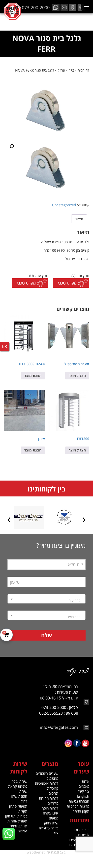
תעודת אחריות (17, 821)
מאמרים (84, 786)
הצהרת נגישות (79, 801)
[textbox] (46, 600)
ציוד (71, 70)
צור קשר (83, 791)
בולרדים (53, 803)
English (83, 796)
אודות (85, 781)
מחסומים (52, 778)
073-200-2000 (36, 7)
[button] (11, 146)
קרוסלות (52, 788)
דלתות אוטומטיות (46, 783)
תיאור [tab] (79, 218)
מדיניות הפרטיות (78, 806)
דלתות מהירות (48, 798)
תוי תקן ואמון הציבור (18, 828)
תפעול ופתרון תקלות (18, 809)
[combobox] (46, 599)
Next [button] (9, 519)
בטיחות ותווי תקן (16, 816)
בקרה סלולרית (48, 828)
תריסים (53, 793)
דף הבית (83, 70)
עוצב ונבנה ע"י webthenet (46, 852)
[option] (64, 517)
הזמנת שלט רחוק (19, 799)
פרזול (61, 70)
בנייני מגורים (80, 829)
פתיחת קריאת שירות (17, 789)
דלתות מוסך (50, 808)
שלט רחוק (51, 823)
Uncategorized (64, 205)
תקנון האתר (81, 811)
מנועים (53, 818)
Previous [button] (84, 519)
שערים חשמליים (47, 773)
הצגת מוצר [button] (77, 375)
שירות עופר (19, 781)
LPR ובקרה (50, 813)
